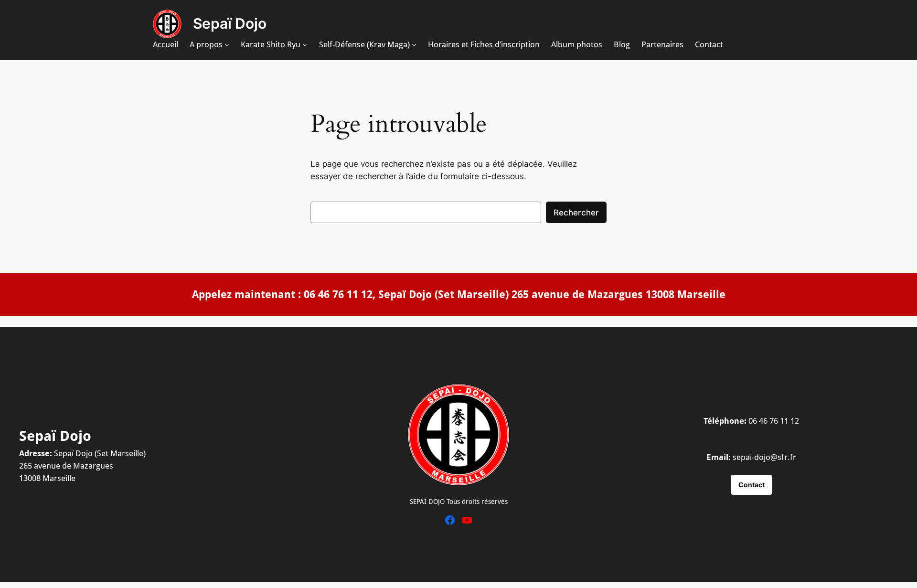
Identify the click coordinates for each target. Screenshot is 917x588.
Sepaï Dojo (230, 23)
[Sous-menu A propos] (226, 44)
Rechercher (576, 212)
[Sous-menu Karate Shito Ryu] (304, 44)
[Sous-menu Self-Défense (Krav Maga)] (414, 44)
